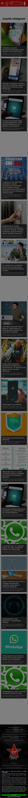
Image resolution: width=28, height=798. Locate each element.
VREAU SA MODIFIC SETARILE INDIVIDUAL (14, 796)
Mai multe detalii (6, 776)
